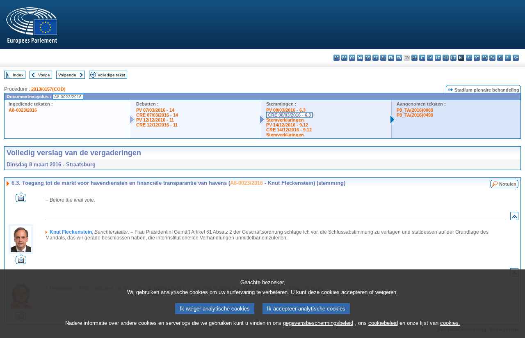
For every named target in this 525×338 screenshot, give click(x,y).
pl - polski (469, 58)
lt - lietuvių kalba (438, 58)
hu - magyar (446, 58)
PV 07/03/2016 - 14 (155, 110)
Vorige (44, 75)
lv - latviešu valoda (430, 58)
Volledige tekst (111, 75)
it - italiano (422, 58)
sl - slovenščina (500, 58)
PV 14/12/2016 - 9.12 (287, 124)
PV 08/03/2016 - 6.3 (286, 110)
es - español (344, 58)
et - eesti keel (375, 58)
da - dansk (360, 58)
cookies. (450, 323)
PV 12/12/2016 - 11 (155, 119)
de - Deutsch (368, 58)
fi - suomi (508, 58)
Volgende (67, 75)
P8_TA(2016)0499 (415, 115)
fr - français (399, 58)
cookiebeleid (383, 323)
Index (18, 75)
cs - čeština (352, 58)
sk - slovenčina (492, 58)
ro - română (485, 58)
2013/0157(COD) (48, 89)
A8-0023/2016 (23, 110)
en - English (391, 58)
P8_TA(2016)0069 (415, 110)
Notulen (507, 184)
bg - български (336, 58)
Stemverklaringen (285, 119)
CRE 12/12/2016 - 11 (157, 124)
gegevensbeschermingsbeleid (318, 323)
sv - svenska (516, 58)
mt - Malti (453, 58)
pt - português (477, 58)
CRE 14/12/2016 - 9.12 (289, 129)
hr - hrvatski (414, 58)
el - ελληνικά (383, 58)
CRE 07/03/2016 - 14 (157, 115)
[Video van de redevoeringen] (21, 199)
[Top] (514, 218)
